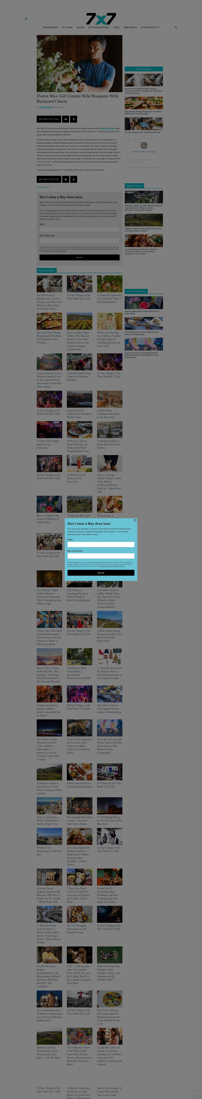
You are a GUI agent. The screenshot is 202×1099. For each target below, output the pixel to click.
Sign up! (101, 573)
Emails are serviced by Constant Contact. (113, 566)
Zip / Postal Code (75, 551)
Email (70, 539)
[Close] (135, 520)
